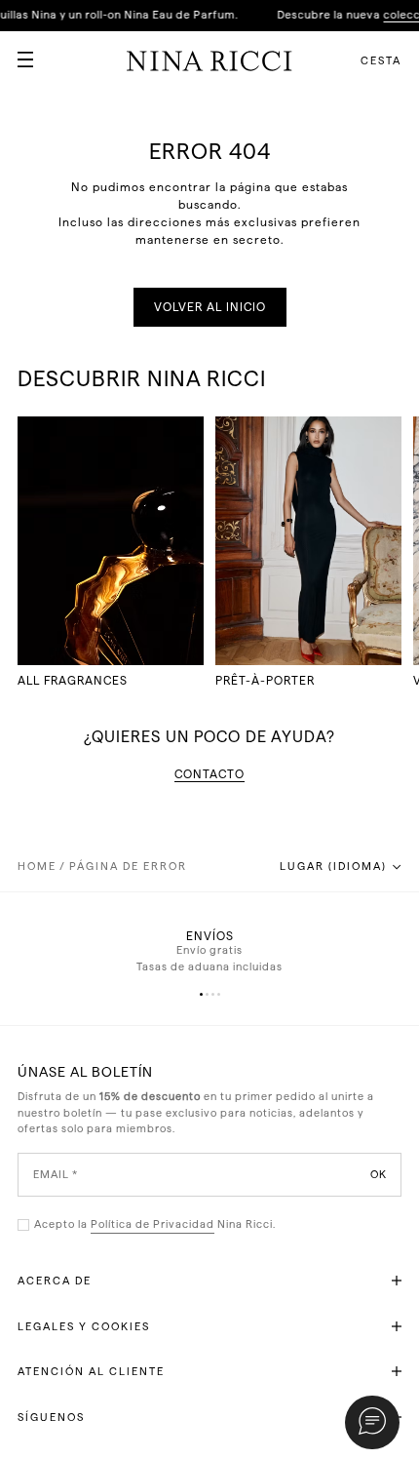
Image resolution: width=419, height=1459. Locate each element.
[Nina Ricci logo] (209, 60)
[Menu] (17, 51)
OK (378, 1173)
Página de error (128, 866)
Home (37, 866)
